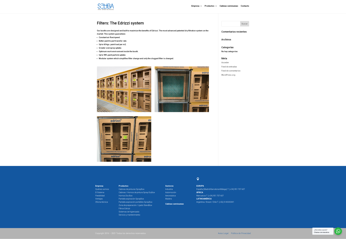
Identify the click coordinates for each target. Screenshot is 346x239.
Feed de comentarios (230, 71)
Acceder (225, 62)
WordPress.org (228, 75)
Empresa (195, 6)
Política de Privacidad (241, 233)
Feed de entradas (229, 67)
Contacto (245, 6)
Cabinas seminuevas (229, 6)
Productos (209, 6)
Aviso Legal (223, 233)
